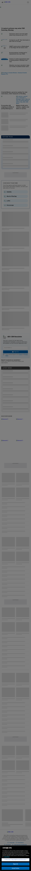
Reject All (15, 864)
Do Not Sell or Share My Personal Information (15, 859)
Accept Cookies (15, 868)
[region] (15, 858)
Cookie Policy (7, 856)
